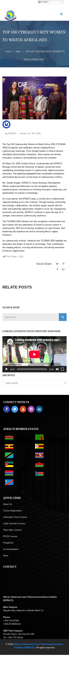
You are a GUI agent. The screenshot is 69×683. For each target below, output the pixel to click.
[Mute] (57, 369)
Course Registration (12, 510)
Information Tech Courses (15, 517)
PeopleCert (8, 543)
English (44, 2)
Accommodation (10, 549)
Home (8, 51)
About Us (7, 504)
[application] (34, 354)
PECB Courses (10, 536)
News (18, 51)
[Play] (6, 369)
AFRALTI (12, 133)
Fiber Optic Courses (12, 530)
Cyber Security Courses (14, 523)
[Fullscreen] (62, 369)
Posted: (30, 133)
